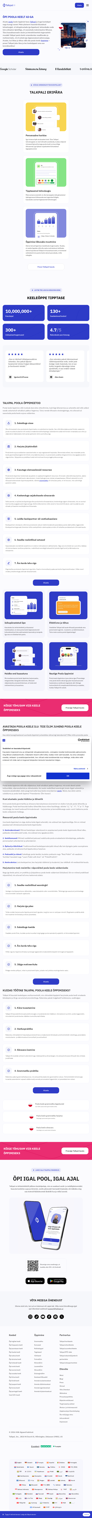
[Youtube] (43, 1317)
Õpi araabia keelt (15, 1374)
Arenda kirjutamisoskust (42, 1391)
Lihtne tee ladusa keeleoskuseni (47, 290)
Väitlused (37, 1356)
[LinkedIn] (55, 1317)
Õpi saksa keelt (14, 1356)
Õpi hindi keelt (14, 1381)
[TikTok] (36, 1317)
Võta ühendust (65, 1390)
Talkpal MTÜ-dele (66, 1352)
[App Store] (35, 1281)
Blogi (61, 1379)
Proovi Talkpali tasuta (46, 267)
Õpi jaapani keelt (15, 1384)
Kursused (37, 1345)
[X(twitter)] (61, 1317)
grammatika (43, 481)
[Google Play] (56, 1281)
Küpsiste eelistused (66, 1400)
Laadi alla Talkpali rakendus (47, 1170)
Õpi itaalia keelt (14, 1352)
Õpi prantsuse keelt (16, 1349)
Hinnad (62, 1386)
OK (68, 776)
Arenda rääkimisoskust (42, 1384)
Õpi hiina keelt (14, 1377)
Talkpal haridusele (66, 1341)
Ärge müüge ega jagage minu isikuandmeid (24, 776)
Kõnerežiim (38, 1363)
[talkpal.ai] (9, 5)
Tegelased (38, 1352)
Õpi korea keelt (14, 1388)
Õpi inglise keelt (14, 1341)
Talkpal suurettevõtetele (68, 1349)
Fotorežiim (38, 1359)
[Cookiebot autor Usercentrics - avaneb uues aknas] (79, 740)
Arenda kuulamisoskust (42, 1381)
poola (10, 22)
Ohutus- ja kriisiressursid (68, 1407)
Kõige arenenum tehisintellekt (47, 85)
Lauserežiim (38, 1366)
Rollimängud (38, 1349)
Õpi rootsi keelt (14, 1366)
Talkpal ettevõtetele (67, 1345)
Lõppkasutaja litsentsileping (70, 1411)
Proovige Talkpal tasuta (75, 708)
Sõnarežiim (38, 1370)
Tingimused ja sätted (67, 1404)
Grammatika (38, 1341)
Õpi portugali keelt (15, 1391)
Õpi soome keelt (14, 1370)
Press (62, 1382)
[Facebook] (49, 1317)
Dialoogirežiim (39, 1374)
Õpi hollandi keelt (15, 1363)
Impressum (64, 1422)
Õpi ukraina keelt (15, 1359)
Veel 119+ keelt (14, 1395)
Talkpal (33, 22)
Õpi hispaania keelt (16, 1345)
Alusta (79, 5)
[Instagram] (30, 1317)
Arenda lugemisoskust (42, 1388)
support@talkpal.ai (55, 1309)
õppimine (44, 40)
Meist (61, 1375)
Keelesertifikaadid (40, 1377)
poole (59, 791)
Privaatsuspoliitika (66, 1397)
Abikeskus (63, 1393)
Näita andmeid (79, 769)
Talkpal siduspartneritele (68, 1363)
